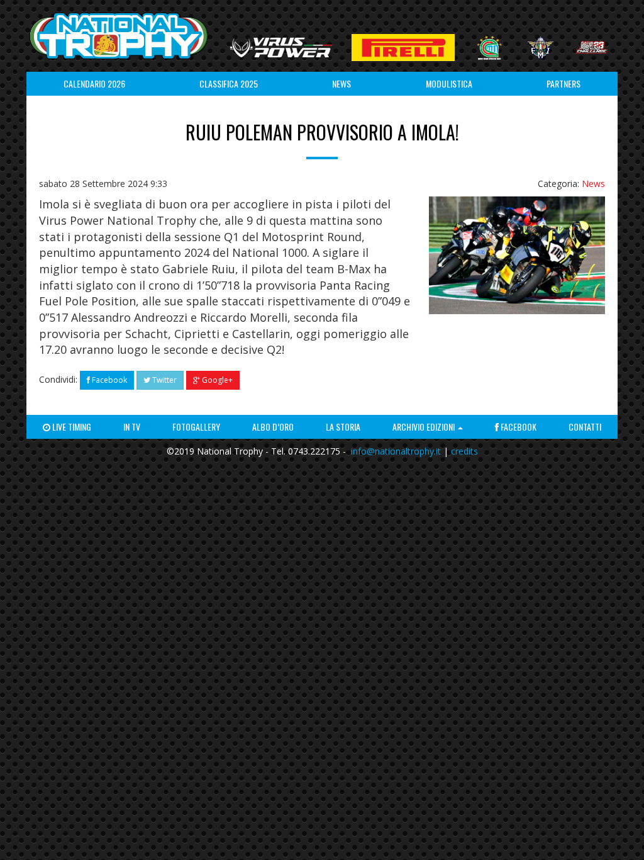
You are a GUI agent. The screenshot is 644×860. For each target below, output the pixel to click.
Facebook (108, 380)
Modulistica (449, 83)
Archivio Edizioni (424, 426)
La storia (343, 426)
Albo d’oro (273, 426)
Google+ (216, 380)
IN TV (131, 426)
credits (464, 451)
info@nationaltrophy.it (396, 451)
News (341, 83)
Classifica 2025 (228, 83)
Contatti (585, 426)
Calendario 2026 (94, 83)
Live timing (70, 426)
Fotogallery (196, 426)
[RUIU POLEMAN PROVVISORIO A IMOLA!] (517, 255)
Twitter (163, 380)
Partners (563, 83)
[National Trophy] (118, 35)
